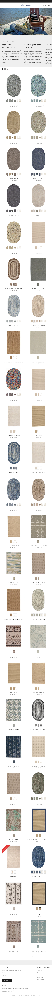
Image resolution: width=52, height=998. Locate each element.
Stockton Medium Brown (38, 509)
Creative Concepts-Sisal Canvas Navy (38, 839)
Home (3, 10)
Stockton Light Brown (38, 325)
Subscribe (7, 980)
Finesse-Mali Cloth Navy (14, 766)
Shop (7, 10)
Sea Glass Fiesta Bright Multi (13, 398)
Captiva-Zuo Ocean (13, 582)
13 (32, 956)
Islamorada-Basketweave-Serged (14, 362)
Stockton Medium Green (38, 802)
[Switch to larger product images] (2, 69)
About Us (39, 975)
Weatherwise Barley (38, 362)
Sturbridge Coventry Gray (38, 729)
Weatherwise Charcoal (38, 288)
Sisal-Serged (38, 435)
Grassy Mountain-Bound (38, 582)
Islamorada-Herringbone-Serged (13, 619)
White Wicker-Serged (38, 472)
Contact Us (39, 970)
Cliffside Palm (13, 839)
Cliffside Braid (13, 951)
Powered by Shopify (34, 995)
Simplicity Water (38, 178)
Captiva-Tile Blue (14, 729)
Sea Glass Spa (38, 141)
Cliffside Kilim (13, 655)
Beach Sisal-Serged (38, 252)
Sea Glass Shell (13, 252)
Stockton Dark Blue (38, 876)
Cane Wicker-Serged (14, 545)
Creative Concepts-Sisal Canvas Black (38, 914)
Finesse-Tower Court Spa (38, 951)
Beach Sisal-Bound (38, 398)
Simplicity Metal (14, 215)
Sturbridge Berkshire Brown (13, 288)
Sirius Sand (13, 876)
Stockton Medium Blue (13, 509)
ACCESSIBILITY (40, 979)
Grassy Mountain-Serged (13, 802)
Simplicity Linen (38, 215)
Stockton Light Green (38, 619)
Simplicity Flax (13, 141)
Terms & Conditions (41, 972)
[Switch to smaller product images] (5, 69)
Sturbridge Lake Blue (13, 472)
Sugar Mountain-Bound (38, 766)
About (4, 985)
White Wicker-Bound (14, 435)
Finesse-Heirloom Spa (38, 655)
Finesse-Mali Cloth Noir (14, 913)
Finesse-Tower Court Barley (38, 545)
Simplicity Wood (13, 178)
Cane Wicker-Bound (38, 692)
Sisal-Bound (13, 692)
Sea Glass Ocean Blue (38, 105)
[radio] (7, 100)
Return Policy (40, 977)
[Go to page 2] (36, 956)
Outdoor (12, 10)
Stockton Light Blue (14, 325)
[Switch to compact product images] (7, 69)
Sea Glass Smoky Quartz (14, 105)
